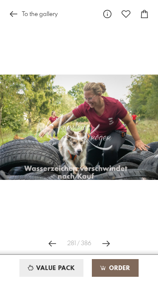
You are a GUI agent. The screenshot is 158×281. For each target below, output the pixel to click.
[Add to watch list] (126, 14)
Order (118, 268)
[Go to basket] (144, 14)
